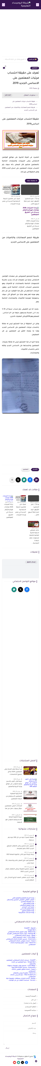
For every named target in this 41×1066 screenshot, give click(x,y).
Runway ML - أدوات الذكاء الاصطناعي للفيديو (21, 933)
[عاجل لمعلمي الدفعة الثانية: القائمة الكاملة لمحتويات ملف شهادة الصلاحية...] (33, 524)
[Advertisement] (20, 34)
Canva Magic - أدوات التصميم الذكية (24, 937)
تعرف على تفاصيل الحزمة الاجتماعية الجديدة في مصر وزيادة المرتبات (11, 201)
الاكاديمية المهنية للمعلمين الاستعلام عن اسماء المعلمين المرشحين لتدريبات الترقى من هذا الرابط (13, 796)
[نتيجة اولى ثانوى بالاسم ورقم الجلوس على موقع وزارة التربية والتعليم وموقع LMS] (30, 782)
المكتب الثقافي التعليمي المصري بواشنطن (20, 900)
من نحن (33, 999)
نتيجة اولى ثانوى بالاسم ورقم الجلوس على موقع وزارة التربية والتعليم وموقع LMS (14, 784)
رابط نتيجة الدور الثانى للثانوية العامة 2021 (20, 854)
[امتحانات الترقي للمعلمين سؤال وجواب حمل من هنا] (30, 807)
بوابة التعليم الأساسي (27, 909)
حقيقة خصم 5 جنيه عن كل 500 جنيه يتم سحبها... (21, 839)
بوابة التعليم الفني (28, 903)
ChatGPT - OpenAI (30, 928)
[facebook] (26, 589)
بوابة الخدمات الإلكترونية (26, 912)
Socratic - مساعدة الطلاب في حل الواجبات (22, 980)
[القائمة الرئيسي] (37, 4)
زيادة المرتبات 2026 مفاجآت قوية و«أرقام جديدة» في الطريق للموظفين (32, 225)
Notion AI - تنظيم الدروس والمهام (24, 973)
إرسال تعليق (31, 562)
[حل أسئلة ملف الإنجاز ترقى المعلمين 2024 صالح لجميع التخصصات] (30, 770)
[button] (30, 479)
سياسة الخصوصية (30, 1010)
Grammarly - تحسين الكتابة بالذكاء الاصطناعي (21, 939)
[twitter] (20, 589)
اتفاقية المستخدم (30, 1006)
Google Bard (32, 930)
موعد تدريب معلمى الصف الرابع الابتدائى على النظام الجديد (19, 879)
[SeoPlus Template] (35, 1056)
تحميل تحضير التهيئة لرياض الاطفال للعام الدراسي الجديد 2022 (20, 870)
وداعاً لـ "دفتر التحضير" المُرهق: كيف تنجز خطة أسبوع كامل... (31, 201)
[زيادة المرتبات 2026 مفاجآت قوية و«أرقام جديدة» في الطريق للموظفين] (30, 212)
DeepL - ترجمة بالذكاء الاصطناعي (25, 935)
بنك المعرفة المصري (27, 901)
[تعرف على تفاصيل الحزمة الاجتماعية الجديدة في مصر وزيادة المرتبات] (11, 190)
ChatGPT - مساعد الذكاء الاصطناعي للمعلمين (21, 960)
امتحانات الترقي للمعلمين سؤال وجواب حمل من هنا (13, 807)
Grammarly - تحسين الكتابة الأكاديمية (24, 967)
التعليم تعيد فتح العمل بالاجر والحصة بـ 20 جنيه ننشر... (20, 862)
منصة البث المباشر (28, 907)
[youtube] (14, 1062)
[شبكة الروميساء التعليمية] (20, 5)
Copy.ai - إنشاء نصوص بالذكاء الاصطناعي (22, 941)
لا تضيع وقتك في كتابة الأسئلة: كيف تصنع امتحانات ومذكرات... (14, 59)
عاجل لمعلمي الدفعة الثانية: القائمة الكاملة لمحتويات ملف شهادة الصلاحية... (34, 537)
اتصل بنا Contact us (30, 1003)
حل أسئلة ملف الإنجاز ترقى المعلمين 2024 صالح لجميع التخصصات (13, 771)
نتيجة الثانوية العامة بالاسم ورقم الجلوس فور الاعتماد (13, 819)
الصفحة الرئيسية (31, 996)
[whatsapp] (14, 589)
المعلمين (35, 68)
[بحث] (3, 4)
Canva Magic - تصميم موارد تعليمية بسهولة (21, 966)
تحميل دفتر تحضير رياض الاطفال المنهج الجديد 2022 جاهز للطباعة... (20, 847)
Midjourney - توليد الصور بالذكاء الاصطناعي (22, 932)
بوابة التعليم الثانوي (28, 911)
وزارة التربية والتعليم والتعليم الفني (23, 898)
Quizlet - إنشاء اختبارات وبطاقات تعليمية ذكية (21, 978)
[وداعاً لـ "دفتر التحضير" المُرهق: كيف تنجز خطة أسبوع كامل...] (30, 190)
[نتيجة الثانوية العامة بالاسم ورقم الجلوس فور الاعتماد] (30, 818)
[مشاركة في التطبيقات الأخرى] (12, 479)
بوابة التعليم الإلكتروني (27, 905)
